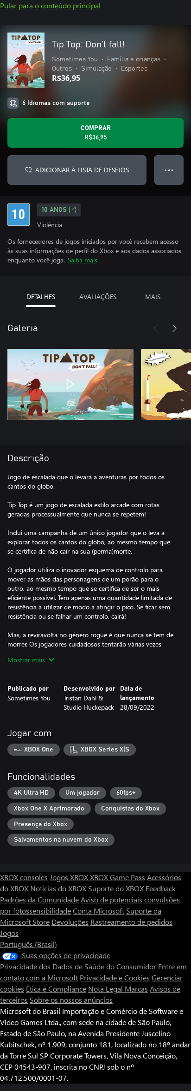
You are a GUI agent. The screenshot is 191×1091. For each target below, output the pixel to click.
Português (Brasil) (28, 944)
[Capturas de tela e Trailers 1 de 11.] (70, 384)
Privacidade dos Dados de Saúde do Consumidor (78, 966)
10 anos (54, 210)
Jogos (9, 933)
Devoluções (70, 922)
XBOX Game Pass (117, 877)
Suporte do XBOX (117, 888)
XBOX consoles (24, 877)
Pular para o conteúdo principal (50, 5)
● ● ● (169, 169)
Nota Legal (106, 988)
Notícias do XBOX (59, 888)
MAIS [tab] (152, 296)
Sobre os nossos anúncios (71, 1000)
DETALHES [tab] (40, 296)
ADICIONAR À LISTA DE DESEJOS (82, 169)
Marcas (136, 988)
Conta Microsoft (98, 910)
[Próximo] (174, 328)
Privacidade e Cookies (115, 977)
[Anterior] (155, 328)
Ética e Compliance (56, 988)
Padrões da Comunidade (39, 899)
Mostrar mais (26, 659)
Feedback (161, 888)
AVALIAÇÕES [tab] (97, 296)
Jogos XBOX (70, 877)
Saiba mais (82, 259)
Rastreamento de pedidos (131, 922)
